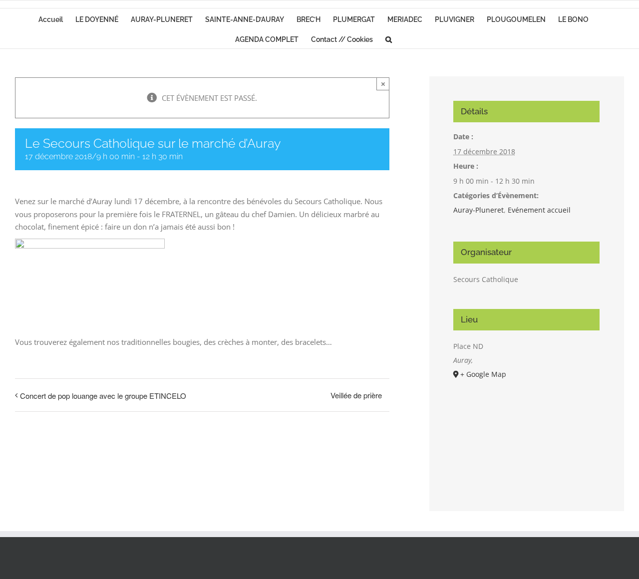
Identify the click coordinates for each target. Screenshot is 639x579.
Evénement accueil (539, 210)
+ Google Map (483, 374)
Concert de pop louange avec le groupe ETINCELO (103, 395)
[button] (388, 38)
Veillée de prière (356, 395)
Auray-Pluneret (478, 210)
